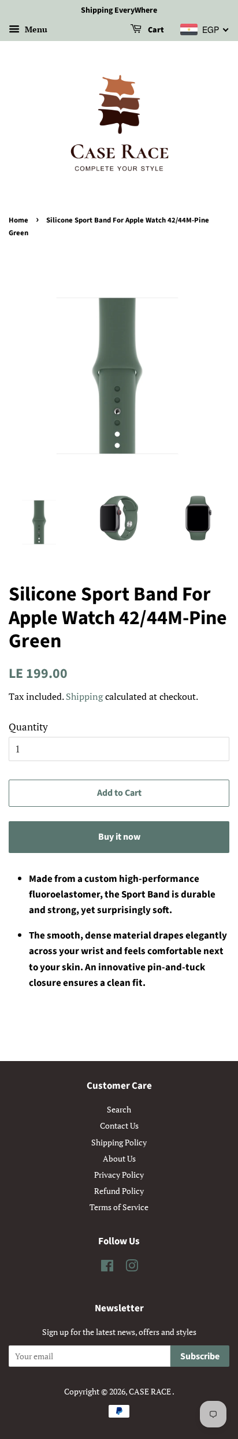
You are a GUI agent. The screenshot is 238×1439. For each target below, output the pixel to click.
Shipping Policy (119, 1142)
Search (119, 1109)
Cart (155, 30)
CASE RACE (150, 1391)
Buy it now (119, 836)
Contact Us (119, 1125)
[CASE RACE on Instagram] (131, 1267)
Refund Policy (119, 1190)
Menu (35, 29)
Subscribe (200, 1356)
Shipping (84, 696)
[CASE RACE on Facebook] (107, 1267)
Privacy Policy (119, 1174)
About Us (119, 1158)
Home (18, 220)
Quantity (28, 726)
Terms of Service (119, 1206)
